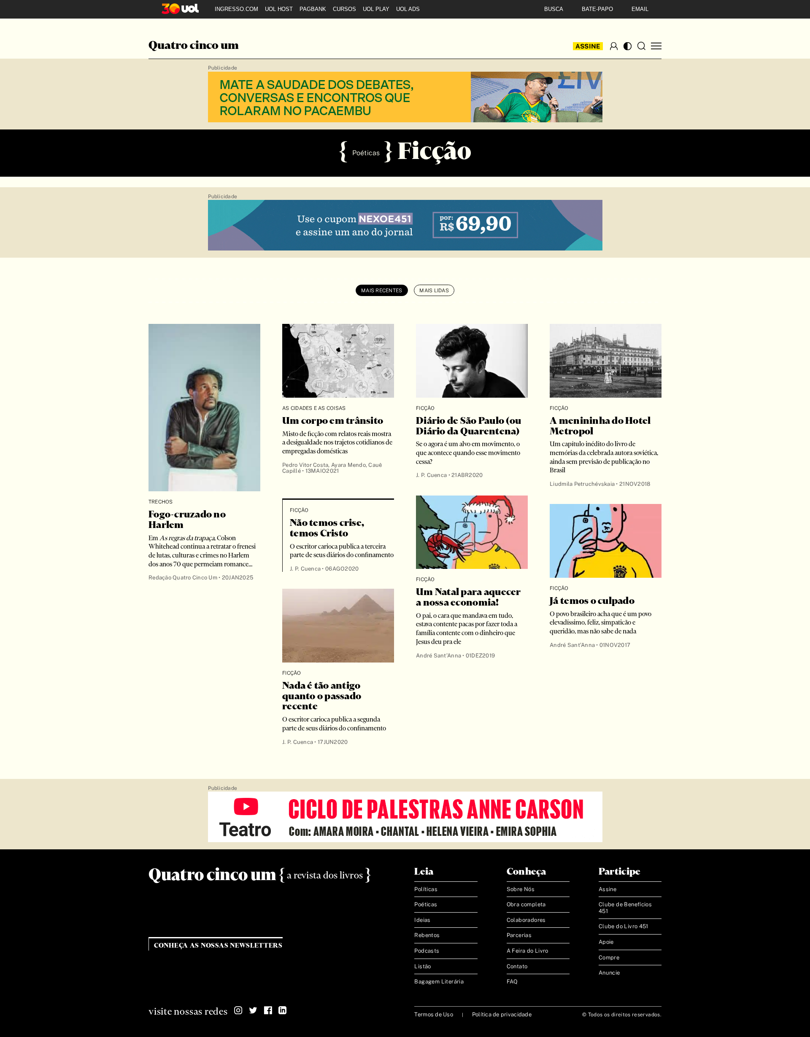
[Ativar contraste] (628, 46)
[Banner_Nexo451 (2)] (405, 225)
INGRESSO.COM (236, 9)
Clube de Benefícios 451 (625, 907)
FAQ (512, 981)
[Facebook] (268, 1010)
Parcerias (519, 935)
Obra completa (526, 904)
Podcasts (426, 951)
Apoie (606, 942)
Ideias (422, 920)
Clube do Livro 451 (623, 926)
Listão (422, 966)
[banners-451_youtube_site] (405, 97)
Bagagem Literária (439, 981)
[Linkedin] (282, 1010)
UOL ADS (408, 9)
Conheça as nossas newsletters (218, 946)
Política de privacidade (502, 1014)
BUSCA (553, 9)
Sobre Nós (521, 889)
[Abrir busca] (641, 46)
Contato (517, 966)
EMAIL (640, 9)
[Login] (614, 46)
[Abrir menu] (656, 46)
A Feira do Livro (527, 951)
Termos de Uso (433, 1014)
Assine (588, 46)
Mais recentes (381, 291)
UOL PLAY (376, 9)
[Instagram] (238, 1010)
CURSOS (344, 9)
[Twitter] (253, 1010)
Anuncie (609, 973)
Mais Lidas (433, 291)
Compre (609, 957)
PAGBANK (313, 9)
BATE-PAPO (597, 9)
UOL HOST (279, 9)
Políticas (425, 889)
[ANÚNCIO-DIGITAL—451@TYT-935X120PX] (405, 817)
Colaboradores (526, 920)
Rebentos (427, 935)
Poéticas (425, 904)
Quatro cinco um (193, 45)
